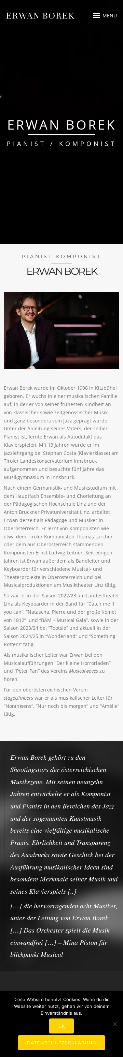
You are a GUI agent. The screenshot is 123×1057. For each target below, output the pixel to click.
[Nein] (114, 1024)
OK (61, 1026)
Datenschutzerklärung (61, 1042)
